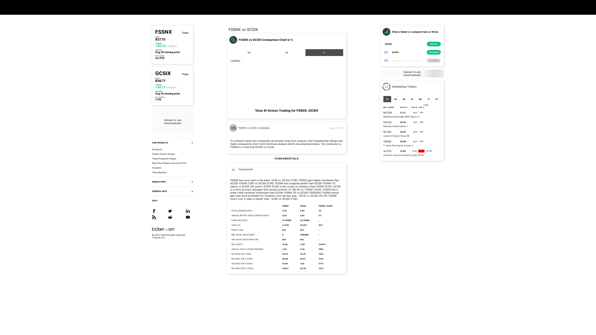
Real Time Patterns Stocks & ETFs (169, 163)
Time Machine (159, 172)
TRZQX (387, 141)
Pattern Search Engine (163, 154)
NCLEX (387, 122)
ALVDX (387, 151)
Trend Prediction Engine (164, 158)
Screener (156, 167)
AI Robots (157, 149)
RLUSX (387, 131)
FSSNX (163, 31)
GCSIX (163, 73)
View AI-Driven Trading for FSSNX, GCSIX (286, 110)
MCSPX (387, 112)
